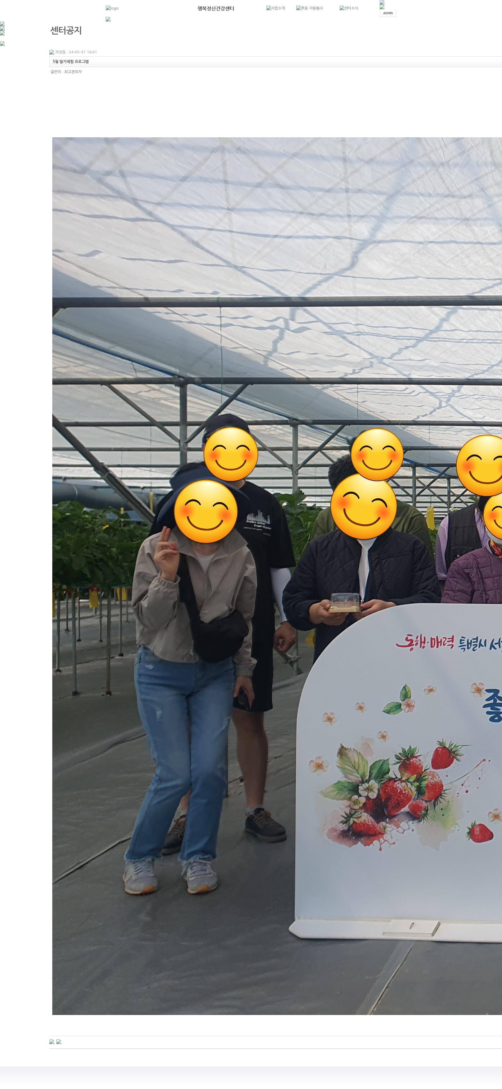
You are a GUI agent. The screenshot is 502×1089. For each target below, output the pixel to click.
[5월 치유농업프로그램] (58, 1041)
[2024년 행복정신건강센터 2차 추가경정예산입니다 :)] (51, 1041)
